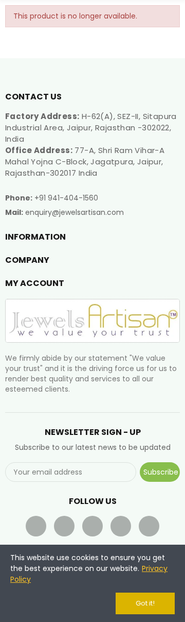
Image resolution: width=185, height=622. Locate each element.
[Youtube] (92, 526)
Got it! (145, 603)
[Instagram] (149, 526)
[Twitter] (64, 526)
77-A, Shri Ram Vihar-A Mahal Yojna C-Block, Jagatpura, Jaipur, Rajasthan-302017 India (84, 161)
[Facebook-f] (36, 526)
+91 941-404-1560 (66, 198)
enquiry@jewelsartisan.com (74, 212)
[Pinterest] (120, 526)
